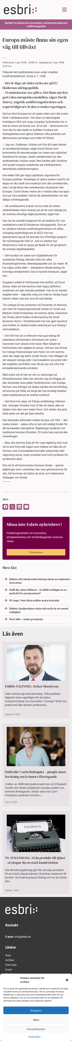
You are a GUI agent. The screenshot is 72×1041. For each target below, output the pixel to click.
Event (8, 969)
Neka (36, 1019)
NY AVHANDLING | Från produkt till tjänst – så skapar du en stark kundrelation (35, 860)
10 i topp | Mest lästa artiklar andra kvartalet (34, 600)
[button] (67, 980)
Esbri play (11, 964)
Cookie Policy (34, 1036)
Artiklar (9, 959)
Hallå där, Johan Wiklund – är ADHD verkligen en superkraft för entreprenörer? (38, 591)
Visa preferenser (36, 1029)
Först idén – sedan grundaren (26, 619)
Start (8, 955)
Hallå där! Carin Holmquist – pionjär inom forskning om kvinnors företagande (35, 774)
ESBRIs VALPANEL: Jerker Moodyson (31, 686)
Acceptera (36, 1010)
